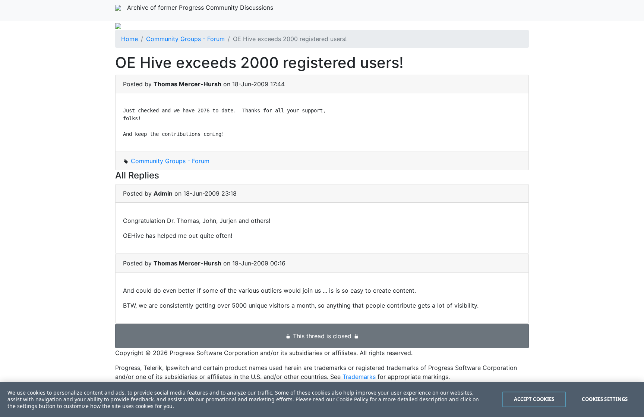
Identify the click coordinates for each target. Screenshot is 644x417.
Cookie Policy (352, 399)
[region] (322, 399)
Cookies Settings (605, 399)
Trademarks (359, 376)
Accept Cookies (534, 399)
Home (129, 39)
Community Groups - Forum (185, 39)
